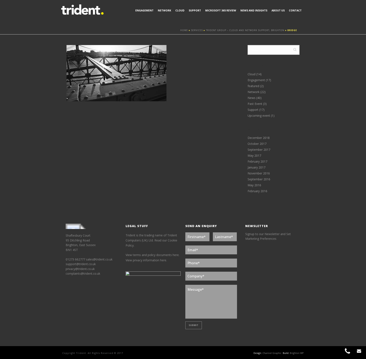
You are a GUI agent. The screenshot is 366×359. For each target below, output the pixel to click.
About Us (278, 10)
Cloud (179, 10)
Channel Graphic (271, 353)
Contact (295, 10)
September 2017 (259, 150)
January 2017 (256, 167)
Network (164, 10)
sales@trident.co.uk (99, 259)
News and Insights (253, 10)
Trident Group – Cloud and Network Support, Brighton (245, 30)
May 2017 (254, 156)
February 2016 (257, 191)
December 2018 (259, 138)
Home (184, 30)
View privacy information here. (146, 260)
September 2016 (259, 179)
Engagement (144, 10)
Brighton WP (297, 353)
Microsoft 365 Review (220, 10)
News (251, 98)
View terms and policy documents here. (152, 255)
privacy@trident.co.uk (80, 269)
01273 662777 (76, 259)
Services (197, 30)
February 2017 (257, 161)
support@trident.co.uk (81, 264)
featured (253, 86)
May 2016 (254, 185)
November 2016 (259, 173)
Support (195, 10)
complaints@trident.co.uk (83, 273)
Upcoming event (259, 116)
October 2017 (257, 144)
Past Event (255, 104)
